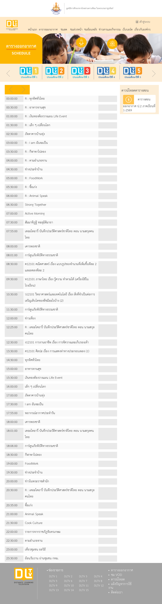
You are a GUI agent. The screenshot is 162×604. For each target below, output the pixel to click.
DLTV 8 (98, 581)
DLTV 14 (69, 590)
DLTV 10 (69, 585)
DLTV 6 (68, 581)
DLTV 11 (84, 585)
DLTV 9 (53, 585)
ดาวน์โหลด (118, 579)
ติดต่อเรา (116, 592)
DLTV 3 (83, 576)
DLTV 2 (68, 576)
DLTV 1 (53, 576)
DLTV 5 (53, 581)
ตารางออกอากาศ (122, 570)
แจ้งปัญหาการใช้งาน (119, 586)
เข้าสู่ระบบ (144, 22)
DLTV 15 (84, 590)
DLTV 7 (83, 581)
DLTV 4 (98, 576)
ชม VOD (116, 575)
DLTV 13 (54, 590)
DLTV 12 (99, 585)
